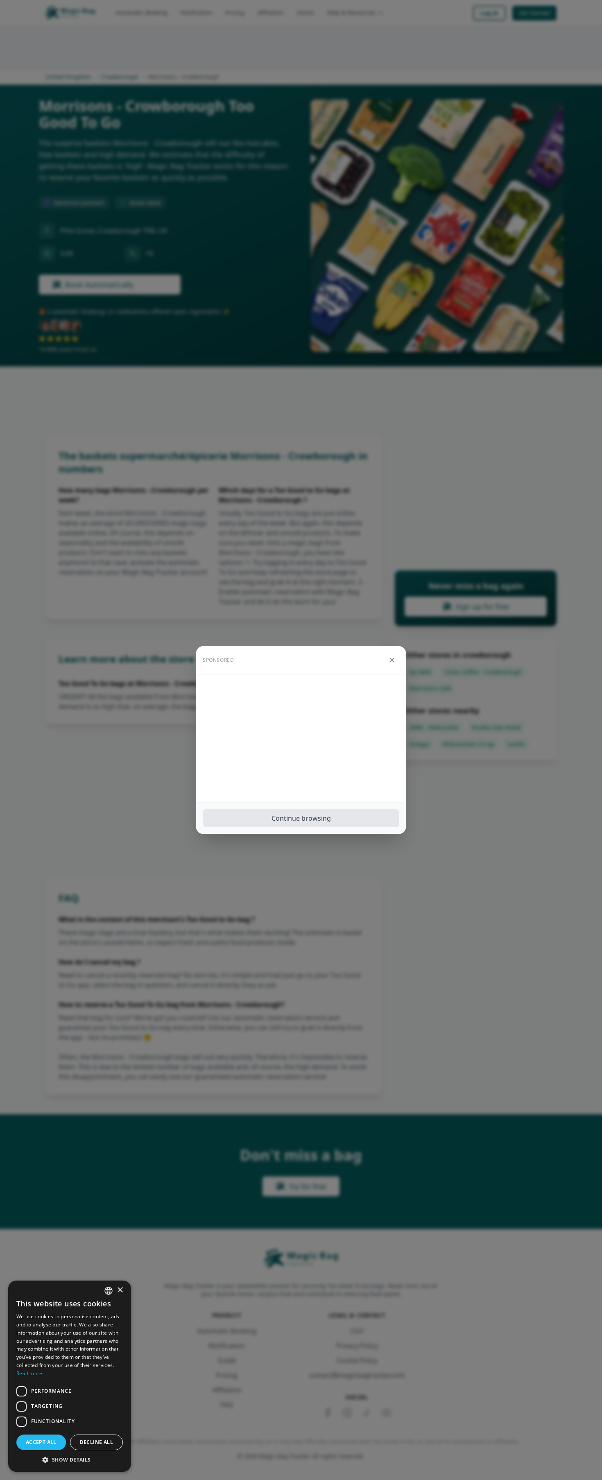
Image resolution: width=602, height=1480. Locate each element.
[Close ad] (392, 660)
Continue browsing (301, 818)
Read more (29, 1373)
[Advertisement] (301, 738)
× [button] (120, 1290)
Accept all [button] (41, 1442)
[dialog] (69, 1376)
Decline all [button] (96, 1442)
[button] (69, 1459)
